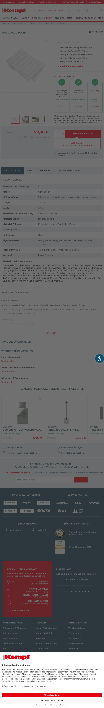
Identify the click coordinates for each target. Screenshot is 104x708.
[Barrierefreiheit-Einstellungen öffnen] (99, 358)
